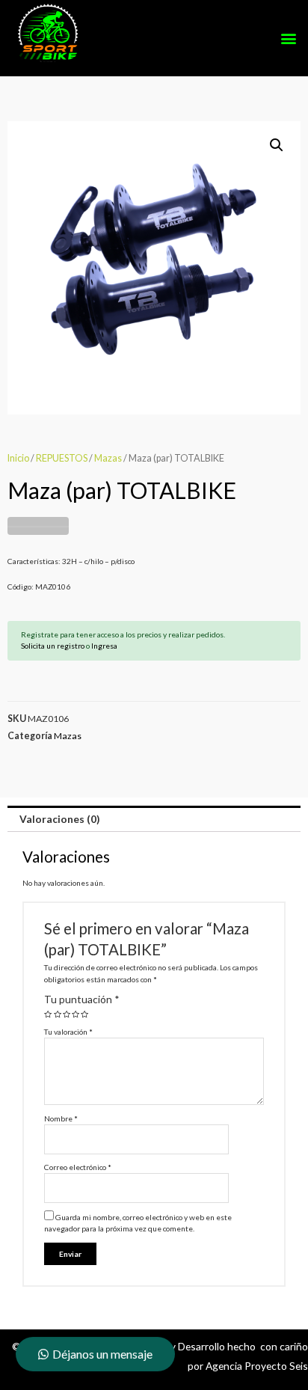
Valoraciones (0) (59, 818)
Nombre (61, 1118)
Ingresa (104, 645)
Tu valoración (68, 1031)
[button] (288, 38)
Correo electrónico (77, 1167)
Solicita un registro (52, 645)
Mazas (108, 458)
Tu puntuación (82, 999)
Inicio (18, 458)
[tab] (154, 819)
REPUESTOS (61, 458)
